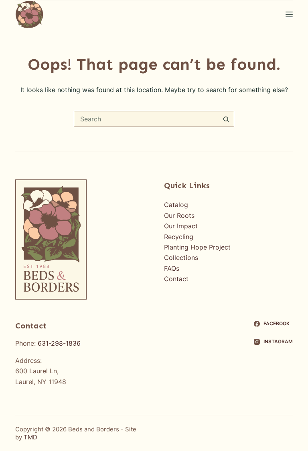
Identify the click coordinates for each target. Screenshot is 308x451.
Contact (176, 279)
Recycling (178, 237)
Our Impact (181, 226)
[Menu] (289, 14)
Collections (181, 258)
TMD (30, 437)
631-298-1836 (59, 343)
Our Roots (179, 215)
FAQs (171, 268)
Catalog (176, 205)
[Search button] (226, 119)
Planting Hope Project (197, 247)
